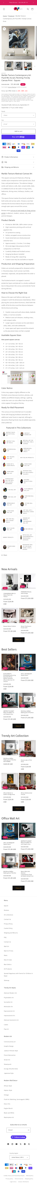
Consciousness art (10, 1042)
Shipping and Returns (11, 933)
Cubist (6, 1024)
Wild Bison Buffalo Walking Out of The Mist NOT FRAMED (9, 760)
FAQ (5, 937)
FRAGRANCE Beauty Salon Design (26, 592)
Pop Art (6, 1029)
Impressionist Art (9, 1015)
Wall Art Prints (8, 951)
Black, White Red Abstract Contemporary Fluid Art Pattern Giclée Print (27, 874)
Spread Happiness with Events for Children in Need (18, 974)
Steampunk (7, 1064)
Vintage (6, 1095)
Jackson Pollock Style (11, 1051)
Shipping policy (29, 1178)
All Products (8, 969)
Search (6, 906)
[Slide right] (35, 66)
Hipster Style (8, 1090)
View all (18, 640)
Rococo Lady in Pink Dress (26, 760)
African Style (8, 1086)
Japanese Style (9, 1073)
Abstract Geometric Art (11, 1020)
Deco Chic (7, 1104)
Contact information (23, 1181)
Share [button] (5, 555)
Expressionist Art (9, 1011)
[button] (4, 9)
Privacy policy (9, 1178)
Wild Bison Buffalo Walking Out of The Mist (27, 711)
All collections (8, 915)
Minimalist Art (8, 1006)
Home (5, 16)
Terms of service (19, 1178)
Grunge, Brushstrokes (11, 1069)
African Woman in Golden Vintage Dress (9, 793)
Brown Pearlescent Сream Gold (26, 626)
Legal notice (13, 1181)
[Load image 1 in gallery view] (9, 66)
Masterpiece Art (9, 1117)
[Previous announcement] (3, 2)
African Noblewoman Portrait (26, 793)
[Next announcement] (33, 2)
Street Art (7, 1060)
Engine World (8, 1108)
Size (2, 120)
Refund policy (29, 1175)
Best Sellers (7, 964)
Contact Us (7, 919)
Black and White (9, 1113)
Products (11, 16)
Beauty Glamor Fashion (9, 626)
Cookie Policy (8, 928)
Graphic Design (9, 1046)
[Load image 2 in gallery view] (18, 66)
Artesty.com (11, 1175)
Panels (3, 111)
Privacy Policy (8, 924)
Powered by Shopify (19, 1175)
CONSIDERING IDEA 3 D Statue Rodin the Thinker (9, 595)
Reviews (6, 910)
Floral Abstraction (10, 1055)
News (5, 955)
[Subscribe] (28, 1130)
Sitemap (6, 980)
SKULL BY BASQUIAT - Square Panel (26, 674)
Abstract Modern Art (10, 993)
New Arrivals (8, 960)
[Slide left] (2, 66)
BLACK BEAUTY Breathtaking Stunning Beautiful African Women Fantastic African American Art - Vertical (9, 677)
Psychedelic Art (9, 997)
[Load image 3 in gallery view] (28, 66)
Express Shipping (12, 87)
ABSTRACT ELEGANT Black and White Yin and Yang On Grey (8, 712)
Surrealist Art (8, 1002)
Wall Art (6, 946)
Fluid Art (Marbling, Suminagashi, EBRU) (16, 1099)
